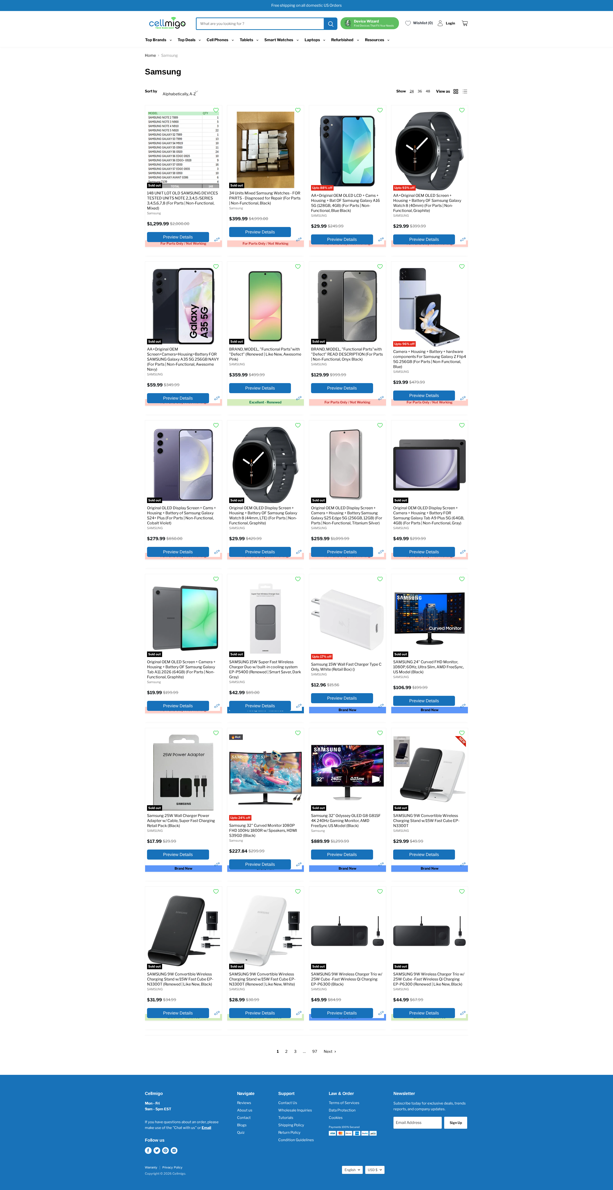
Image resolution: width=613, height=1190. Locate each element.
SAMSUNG (319, 215)
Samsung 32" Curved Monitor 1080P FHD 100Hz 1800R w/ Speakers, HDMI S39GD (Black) (263, 830)
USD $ (372, 1170)
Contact (244, 1118)
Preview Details (178, 237)
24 (412, 91)
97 (314, 1051)
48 (428, 91)
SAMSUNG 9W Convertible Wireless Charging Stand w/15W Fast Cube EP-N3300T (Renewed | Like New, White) (262, 979)
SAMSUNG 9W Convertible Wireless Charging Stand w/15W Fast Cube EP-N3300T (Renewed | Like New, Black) (180, 979)
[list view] (465, 91)
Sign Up (456, 1123)
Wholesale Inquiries (295, 1110)
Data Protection (342, 1110)
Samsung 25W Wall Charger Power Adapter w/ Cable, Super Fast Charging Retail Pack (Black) (181, 820)
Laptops (313, 40)
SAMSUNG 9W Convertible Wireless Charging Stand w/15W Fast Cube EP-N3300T (426, 820)
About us (244, 1110)
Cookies (336, 1118)
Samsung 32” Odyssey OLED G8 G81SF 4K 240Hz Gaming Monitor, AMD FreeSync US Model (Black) (346, 820)
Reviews (244, 1103)
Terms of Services (344, 1103)
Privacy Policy (172, 1167)
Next (328, 1051)
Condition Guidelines (296, 1140)
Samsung (154, 213)
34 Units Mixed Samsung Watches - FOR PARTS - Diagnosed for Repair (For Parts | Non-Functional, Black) (265, 198)
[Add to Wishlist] (216, 110)
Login (450, 23)
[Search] (330, 23)
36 (420, 91)
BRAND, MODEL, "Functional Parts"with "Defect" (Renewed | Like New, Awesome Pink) (265, 354)
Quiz (240, 1132)
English (350, 1170)
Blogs (242, 1125)
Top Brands (156, 40)
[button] (217, 239)
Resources (375, 40)
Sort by (151, 91)
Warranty (151, 1167)
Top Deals (187, 40)
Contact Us (287, 1103)
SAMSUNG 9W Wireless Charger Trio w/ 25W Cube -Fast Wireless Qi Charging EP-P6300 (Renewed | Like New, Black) (428, 979)
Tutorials (285, 1118)
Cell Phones (218, 40)
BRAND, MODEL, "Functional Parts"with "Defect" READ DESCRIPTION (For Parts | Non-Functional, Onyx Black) (347, 354)
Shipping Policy (291, 1125)
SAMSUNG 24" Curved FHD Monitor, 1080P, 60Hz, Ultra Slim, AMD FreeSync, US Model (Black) (428, 667)
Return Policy (289, 1132)
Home (150, 55)
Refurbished (342, 40)
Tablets (247, 40)
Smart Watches (279, 40)
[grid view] (456, 91)
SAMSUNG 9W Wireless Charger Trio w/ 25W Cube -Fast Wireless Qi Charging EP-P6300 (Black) (346, 979)
